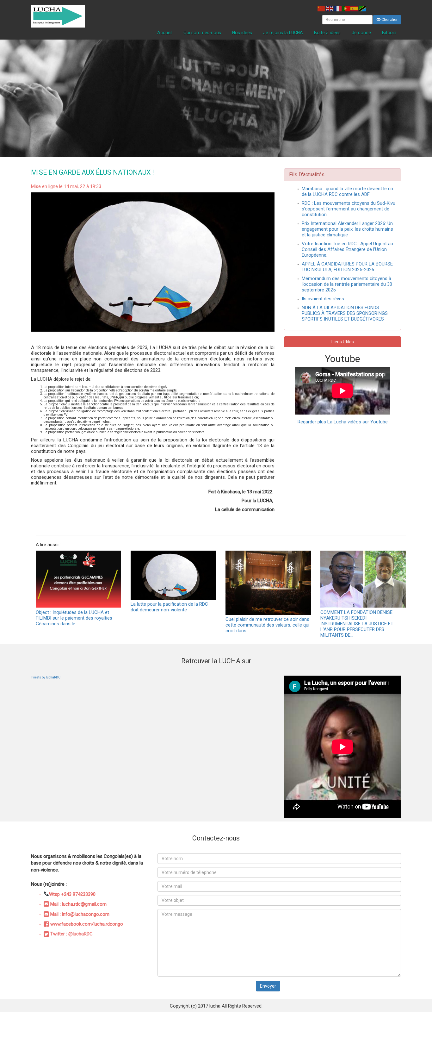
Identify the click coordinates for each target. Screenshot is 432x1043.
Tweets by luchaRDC (45, 677)
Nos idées (242, 32)
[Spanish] (354, 8)
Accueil (164, 32)
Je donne (361, 32)
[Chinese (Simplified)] (322, 8)
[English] (330, 8)
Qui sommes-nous (202, 32)
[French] (338, 8)
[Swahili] (363, 8)
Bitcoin (389, 32)
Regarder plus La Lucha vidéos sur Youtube (343, 422)
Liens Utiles (342, 341)
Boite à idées (327, 32)
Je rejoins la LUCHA (283, 32)
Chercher (389, 19)
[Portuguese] (346, 8)
